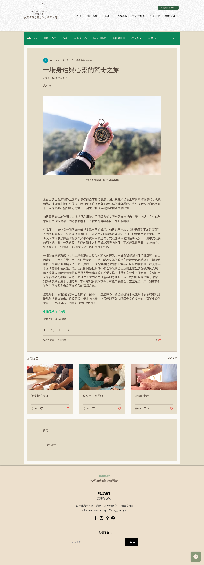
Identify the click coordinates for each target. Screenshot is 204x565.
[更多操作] (159, 60)
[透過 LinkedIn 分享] (60, 330)
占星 (65, 38)
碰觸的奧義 (142, 396)
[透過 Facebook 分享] (44, 330)
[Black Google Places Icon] (107, 518)
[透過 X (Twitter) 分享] (52, 330)
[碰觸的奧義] (154, 377)
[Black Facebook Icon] (95, 518)
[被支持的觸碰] (50, 377)
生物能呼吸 (118, 38)
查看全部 (172, 358)
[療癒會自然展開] (102, 377)
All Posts (32, 38)
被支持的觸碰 (39, 396)
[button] (172, 38)
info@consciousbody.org (94, 510)
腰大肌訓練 (99, 38)
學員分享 (136, 38)
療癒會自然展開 (93, 396)
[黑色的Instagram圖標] (101, 518)
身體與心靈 (50, 38)
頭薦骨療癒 (80, 38)
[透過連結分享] (67, 330)
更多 (150, 38)
